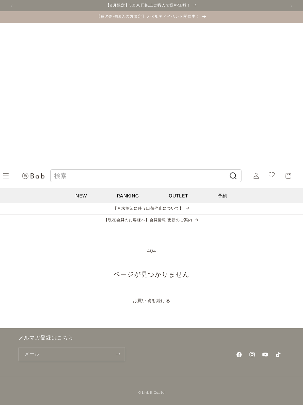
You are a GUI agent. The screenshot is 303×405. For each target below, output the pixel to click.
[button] (12, 175)
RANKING (128, 195)
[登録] (118, 354)
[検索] (233, 176)
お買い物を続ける (151, 300)
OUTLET (178, 195)
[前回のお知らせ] (11, 5)
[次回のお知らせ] (291, 5)
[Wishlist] (271, 175)
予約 (223, 195)
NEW (81, 195)
